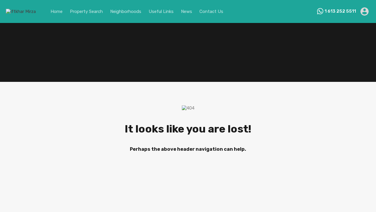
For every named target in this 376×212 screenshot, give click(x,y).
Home (57, 11)
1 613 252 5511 (340, 11)
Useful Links (161, 11)
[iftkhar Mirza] (21, 11)
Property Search (86, 11)
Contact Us (211, 11)
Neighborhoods (125, 11)
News (186, 11)
